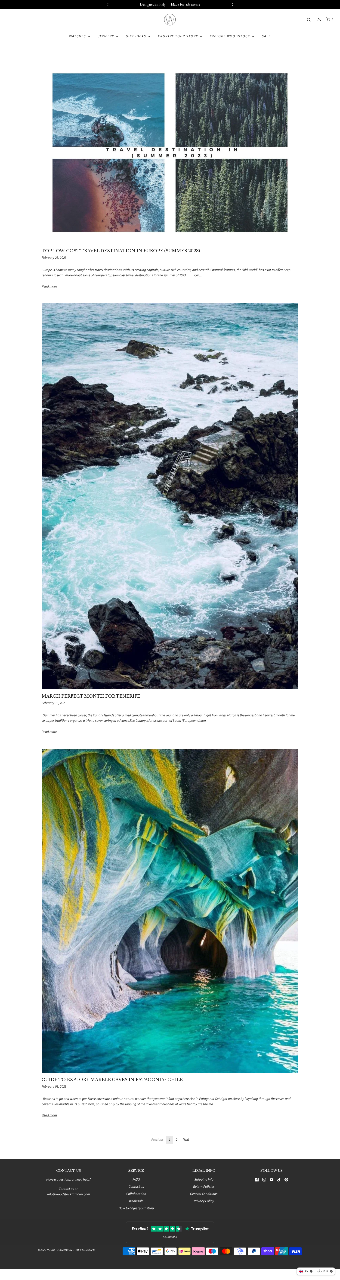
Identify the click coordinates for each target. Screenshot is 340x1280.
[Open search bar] (309, 19)
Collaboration (136, 1193)
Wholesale (136, 1201)
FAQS (136, 1179)
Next (186, 1139)
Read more (49, 286)
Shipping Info (203, 1179)
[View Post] (170, 152)
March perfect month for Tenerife (91, 696)
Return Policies (203, 1186)
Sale (266, 36)
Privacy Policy (204, 1201)
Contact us (136, 1186)
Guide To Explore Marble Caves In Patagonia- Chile (112, 1079)
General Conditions (203, 1193)
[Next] (232, 4)
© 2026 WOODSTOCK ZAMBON (55, 1250)
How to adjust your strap (136, 1208)
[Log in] (319, 19)
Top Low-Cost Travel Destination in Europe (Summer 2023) (121, 250)
